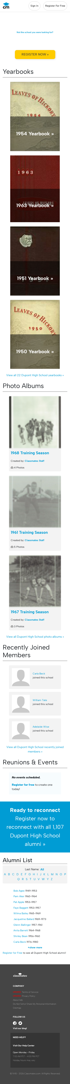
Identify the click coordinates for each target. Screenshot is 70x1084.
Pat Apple (18, 902)
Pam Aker (18, 896)
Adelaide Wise (41, 726)
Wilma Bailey (20, 913)
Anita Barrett (20, 930)
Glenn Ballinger (22, 924)
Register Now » (35, 54)
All (42, 869)
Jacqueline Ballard (23, 919)
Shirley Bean (20, 936)
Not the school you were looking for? (35, 32)
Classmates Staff (34, 460)
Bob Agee (19, 890)
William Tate (40, 700)
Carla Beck (39, 673)
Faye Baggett (20, 907)
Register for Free (12, 952)
